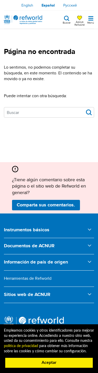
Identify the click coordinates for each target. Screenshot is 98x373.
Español (48, 5)
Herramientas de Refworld (27, 278)
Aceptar (49, 362)
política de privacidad (21, 346)
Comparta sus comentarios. (46, 204)
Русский (70, 5)
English (27, 5)
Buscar (67, 22)
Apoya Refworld (79, 23)
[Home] (23, 19)
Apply (89, 112)
